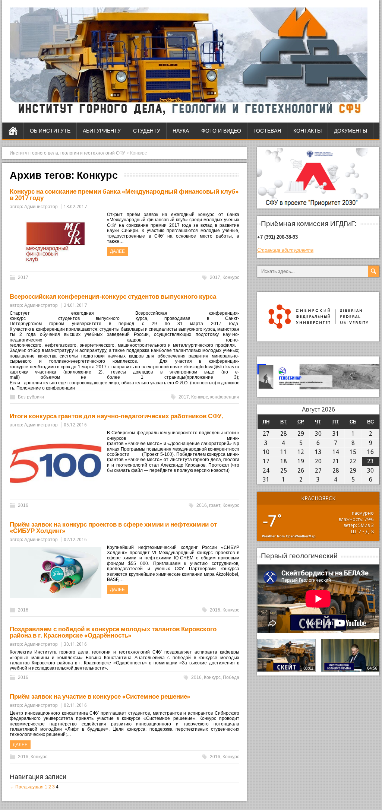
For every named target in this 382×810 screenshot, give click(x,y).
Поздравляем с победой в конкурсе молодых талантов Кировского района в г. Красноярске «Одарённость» (113, 632)
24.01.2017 (75, 305)
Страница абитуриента (285, 250)
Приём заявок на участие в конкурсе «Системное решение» (100, 696)
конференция (224, 397)
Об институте (50, 131)
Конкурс (230, 277)
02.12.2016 (75, 539)
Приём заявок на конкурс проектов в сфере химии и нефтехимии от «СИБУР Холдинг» (113, 527)
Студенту (146, 131)
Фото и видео (221, 131)
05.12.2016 (75, 425)
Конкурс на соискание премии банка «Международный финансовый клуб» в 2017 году (124, 194)
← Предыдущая (27, 787)
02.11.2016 (75, 705)
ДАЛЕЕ (117, 251)
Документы (350, 131)
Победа (231, 677)
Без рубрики (31, 397)
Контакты (307, 131)
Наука (181, 131)
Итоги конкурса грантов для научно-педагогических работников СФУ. (116, 416)
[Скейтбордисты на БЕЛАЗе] (286, 655)
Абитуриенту (102, 131)
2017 (23, 277)
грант (214, 505)
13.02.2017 (75, 206)
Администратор (41, 206)
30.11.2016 (75, 644)
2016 (23, 505)
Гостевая (267, 131)
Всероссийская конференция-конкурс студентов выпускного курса (113, 296)
